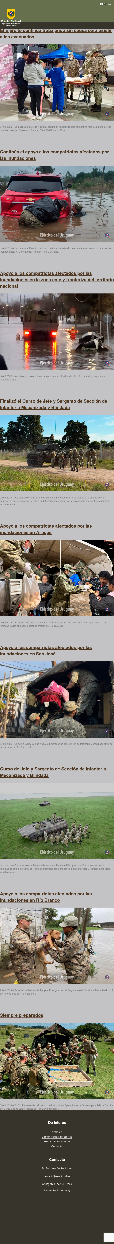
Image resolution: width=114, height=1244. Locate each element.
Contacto (57, 1146)
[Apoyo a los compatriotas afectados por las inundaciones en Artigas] (57, 578)
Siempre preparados (21, 1015)
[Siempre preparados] (57, 1061)
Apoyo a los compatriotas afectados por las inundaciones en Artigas (46, 528)
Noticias (57, 1132)
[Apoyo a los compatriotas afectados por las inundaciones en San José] (57, 699)
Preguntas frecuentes (57, 1141)
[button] (106, 3)
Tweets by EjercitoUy (57, 1190)
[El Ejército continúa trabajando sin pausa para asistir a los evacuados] (57, 82)
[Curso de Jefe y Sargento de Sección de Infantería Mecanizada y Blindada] (57, 821)
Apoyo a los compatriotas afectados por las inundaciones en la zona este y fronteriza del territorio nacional (57, 279)
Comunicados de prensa (57, 1136)
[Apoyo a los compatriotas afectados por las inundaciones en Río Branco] (57, 946)
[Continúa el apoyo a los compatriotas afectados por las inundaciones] (57, 204)
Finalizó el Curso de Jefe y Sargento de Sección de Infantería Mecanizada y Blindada (53, 404)
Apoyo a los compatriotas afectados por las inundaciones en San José (46, 650)
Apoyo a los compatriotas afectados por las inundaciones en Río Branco (46, 896)
